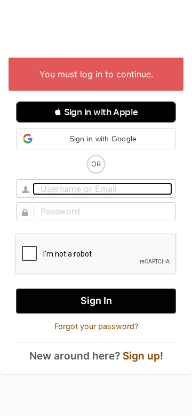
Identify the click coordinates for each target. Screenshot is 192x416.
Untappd (96, 30)
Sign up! (143, 355)
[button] (96, 112)
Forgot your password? (96, 326)
